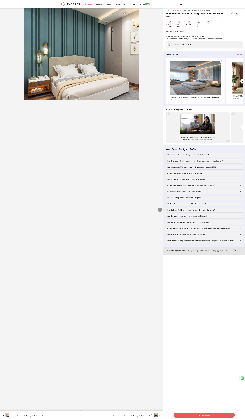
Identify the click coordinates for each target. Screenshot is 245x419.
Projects (117, 4)
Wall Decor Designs (176, 10)
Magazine (99, 4)
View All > (240, 55)
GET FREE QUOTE (204, 415)
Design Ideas (87, 4)
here (207, 250)
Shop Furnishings (139, 4)
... (170, 10)
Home (167, 10)
